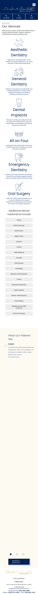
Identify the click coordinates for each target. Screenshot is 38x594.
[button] (34, 4)
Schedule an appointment (16, 561)
